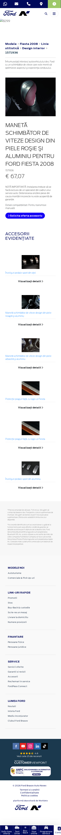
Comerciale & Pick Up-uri (21, 577)
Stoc (10, 602)
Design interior (34, 48)
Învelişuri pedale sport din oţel (20, 273)
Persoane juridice (17, 646)
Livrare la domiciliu (18, 617)
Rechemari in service (19, 681)
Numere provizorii (17, 622)
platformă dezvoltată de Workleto (30, 800)
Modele (11, 44)
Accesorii (13, 676)
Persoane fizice (16, 642)
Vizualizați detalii (30, 281)
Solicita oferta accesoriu (25, 215)
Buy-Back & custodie (19, 607)
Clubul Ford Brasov (18, 720)
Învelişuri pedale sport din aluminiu (23, 479)
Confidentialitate (29, 792)
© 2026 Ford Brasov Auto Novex (29, 785)
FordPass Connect (17, 686)
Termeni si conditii (30, 789)
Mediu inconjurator (18, 715)
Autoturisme (14, 573)
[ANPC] (30, 771)
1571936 (11, 52)
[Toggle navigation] (54, 13)
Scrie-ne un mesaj (17, 612)
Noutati (12, 706)
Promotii (12, 597)
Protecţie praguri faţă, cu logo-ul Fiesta (25, 399)
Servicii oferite (16, 666)
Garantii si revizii (17, 671)
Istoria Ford (14, 711)
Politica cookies (29, 795)
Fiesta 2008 (29, 44)
